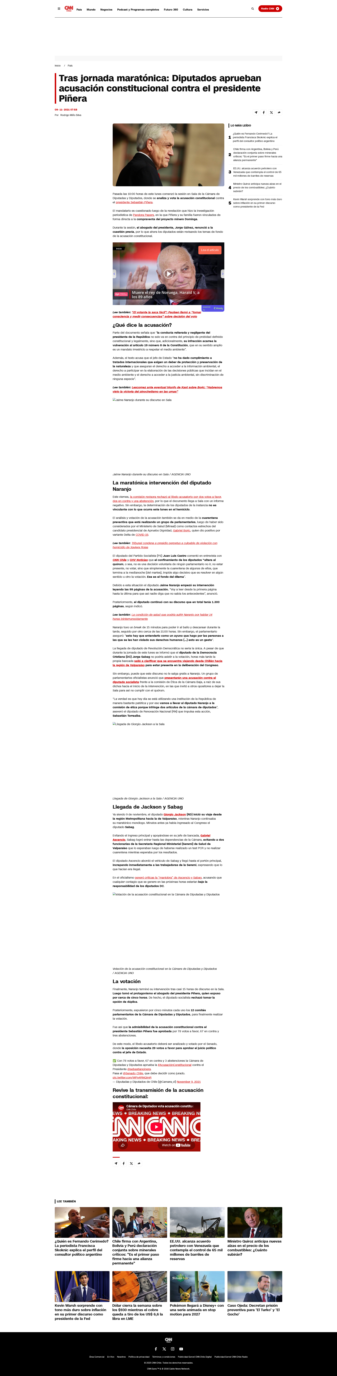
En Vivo (110, 1356)
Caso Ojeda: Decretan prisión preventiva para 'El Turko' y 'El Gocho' (253, 1310)
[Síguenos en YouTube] (181, 1349)
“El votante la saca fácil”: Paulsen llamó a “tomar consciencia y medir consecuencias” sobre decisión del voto (157, 314)
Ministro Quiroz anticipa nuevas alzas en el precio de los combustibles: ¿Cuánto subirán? (257, 187)
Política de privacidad (138, 1356)
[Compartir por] (279, 112)
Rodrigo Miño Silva (70, 115)
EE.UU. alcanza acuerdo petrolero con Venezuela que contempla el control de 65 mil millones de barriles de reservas (257, 172)
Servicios (203, 9)
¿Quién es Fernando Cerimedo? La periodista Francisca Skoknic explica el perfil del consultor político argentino (255, 137)
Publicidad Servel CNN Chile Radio (231, 1356)
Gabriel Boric (181, 530)
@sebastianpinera (139, 1069)
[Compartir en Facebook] (263, 112)
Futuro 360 (171, 9)
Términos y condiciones (163, 1356)
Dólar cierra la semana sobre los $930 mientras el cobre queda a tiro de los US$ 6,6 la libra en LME (137, 1312)
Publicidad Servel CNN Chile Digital (195, 1356)
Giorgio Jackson (175, 814)
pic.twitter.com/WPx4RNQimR (132, 1078)
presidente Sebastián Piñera (134, 202)
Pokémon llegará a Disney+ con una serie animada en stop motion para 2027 (197, 1310)
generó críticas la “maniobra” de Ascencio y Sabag (168, 878)
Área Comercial (96, 1356)
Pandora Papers (143, 215)
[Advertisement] (81, 324)
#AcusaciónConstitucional (174, 1065)
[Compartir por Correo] (256, 112)
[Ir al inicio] (69, 9)
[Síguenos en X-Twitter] (164, 1349)
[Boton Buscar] (253, 8)
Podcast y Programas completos (138, 9)
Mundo (91, 9)
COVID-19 (142, 535)
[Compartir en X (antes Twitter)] (271, 112)
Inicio (58, 65)
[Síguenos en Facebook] (156, 1349)
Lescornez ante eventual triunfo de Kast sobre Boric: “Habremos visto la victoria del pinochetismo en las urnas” (167, 389)
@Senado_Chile (133, 1073)
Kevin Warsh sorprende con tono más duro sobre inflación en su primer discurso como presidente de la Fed (257, 202)
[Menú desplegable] (59, 8)
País (79, 9)
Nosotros (121, 1356)
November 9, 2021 (189, 1082)
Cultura (187, 9)
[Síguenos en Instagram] (173, 1349)
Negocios (106, 9)
